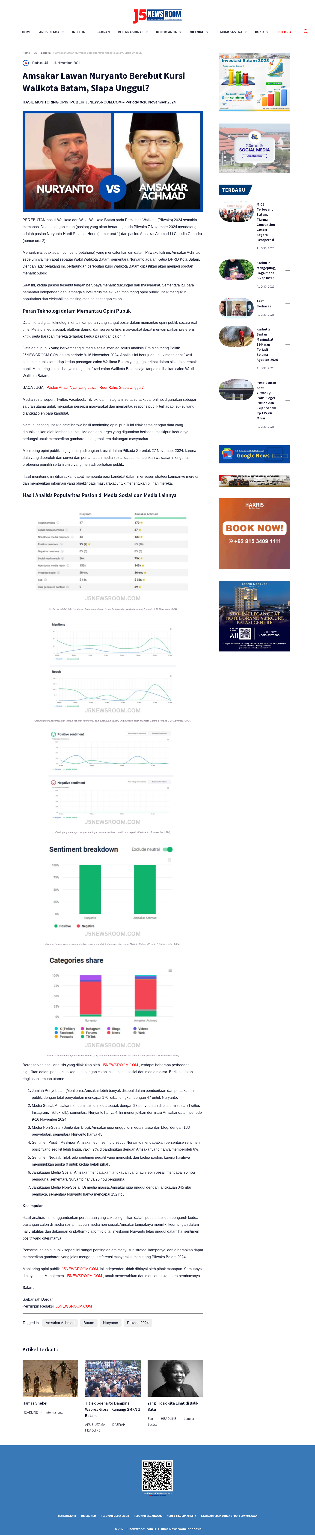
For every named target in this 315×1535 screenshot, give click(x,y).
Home (26, 32)
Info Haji (79, 32)
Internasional (130, 32)
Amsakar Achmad (60, 1323)
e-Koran (102, 32)
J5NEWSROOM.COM (103, 102)
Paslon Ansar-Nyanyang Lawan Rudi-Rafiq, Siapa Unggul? (95, 387)
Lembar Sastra (229, 32)
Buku (259, 32)
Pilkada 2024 (138, 1323)
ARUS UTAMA (49, 32)
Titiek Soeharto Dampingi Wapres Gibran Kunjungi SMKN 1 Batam (112, 1409)
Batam (88, 1323)
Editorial (284, 32)
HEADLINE (31, 1412)
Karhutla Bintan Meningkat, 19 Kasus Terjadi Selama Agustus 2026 (267, 344)
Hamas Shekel (35, 1403)
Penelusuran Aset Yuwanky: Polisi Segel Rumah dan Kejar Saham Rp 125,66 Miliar (266, 400)
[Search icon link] (306, 32)
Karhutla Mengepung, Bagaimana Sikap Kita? (266, 270)
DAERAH (119, 1424)
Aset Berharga (264, 303)
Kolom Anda (166, 32)
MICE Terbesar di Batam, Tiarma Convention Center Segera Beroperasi (266, 222)
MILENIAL (197, 32)
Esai (151, 1418)
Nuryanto (110, 1323)
